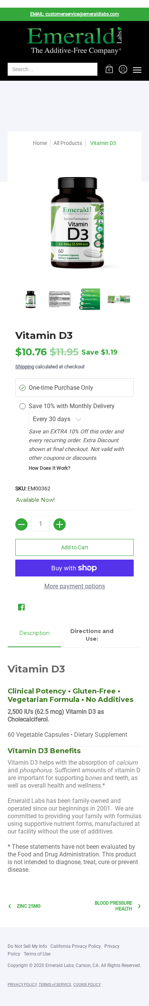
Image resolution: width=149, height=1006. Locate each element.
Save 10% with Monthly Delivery (72, 406)
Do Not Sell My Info (27, 946)
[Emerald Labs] (74, 41)
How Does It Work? (49, 468)
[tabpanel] (74, 764)
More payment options (74, 586)
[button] (109, 69)
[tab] (34, 635)
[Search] (91, 69)
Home (40, 143)
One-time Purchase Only (61, 387)
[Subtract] (21, 524)
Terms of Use (37, 954)
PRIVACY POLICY (22, 984)
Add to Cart (74, 547)
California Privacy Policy (75, 946)
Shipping (24, 367)
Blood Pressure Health (113, 906)
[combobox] (46, 69)
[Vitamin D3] (30, 299)
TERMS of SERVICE (55, 984)
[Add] (59, 524)
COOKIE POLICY (87, 984)
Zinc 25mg (28, 906)
